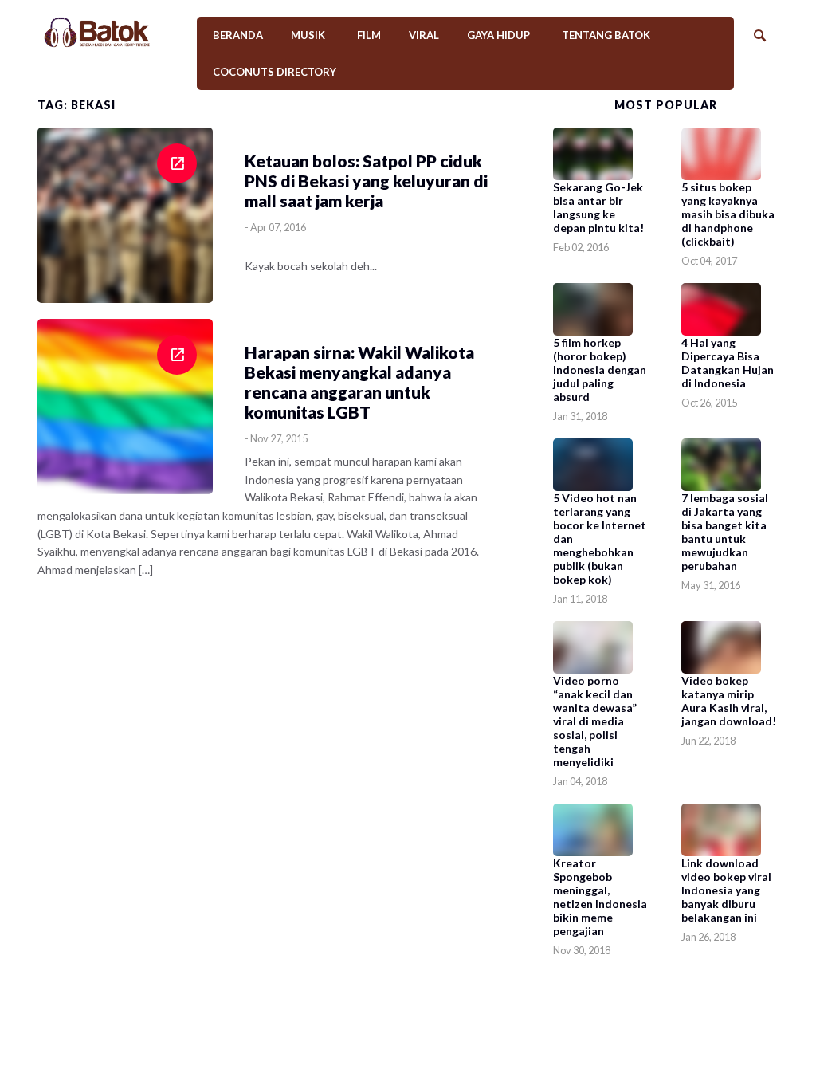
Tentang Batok (606, 35)
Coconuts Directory (274, 71)
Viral (424, 35)
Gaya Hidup (498, 35)
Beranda (238, 35)
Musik (308, 35)
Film (369, 35)
